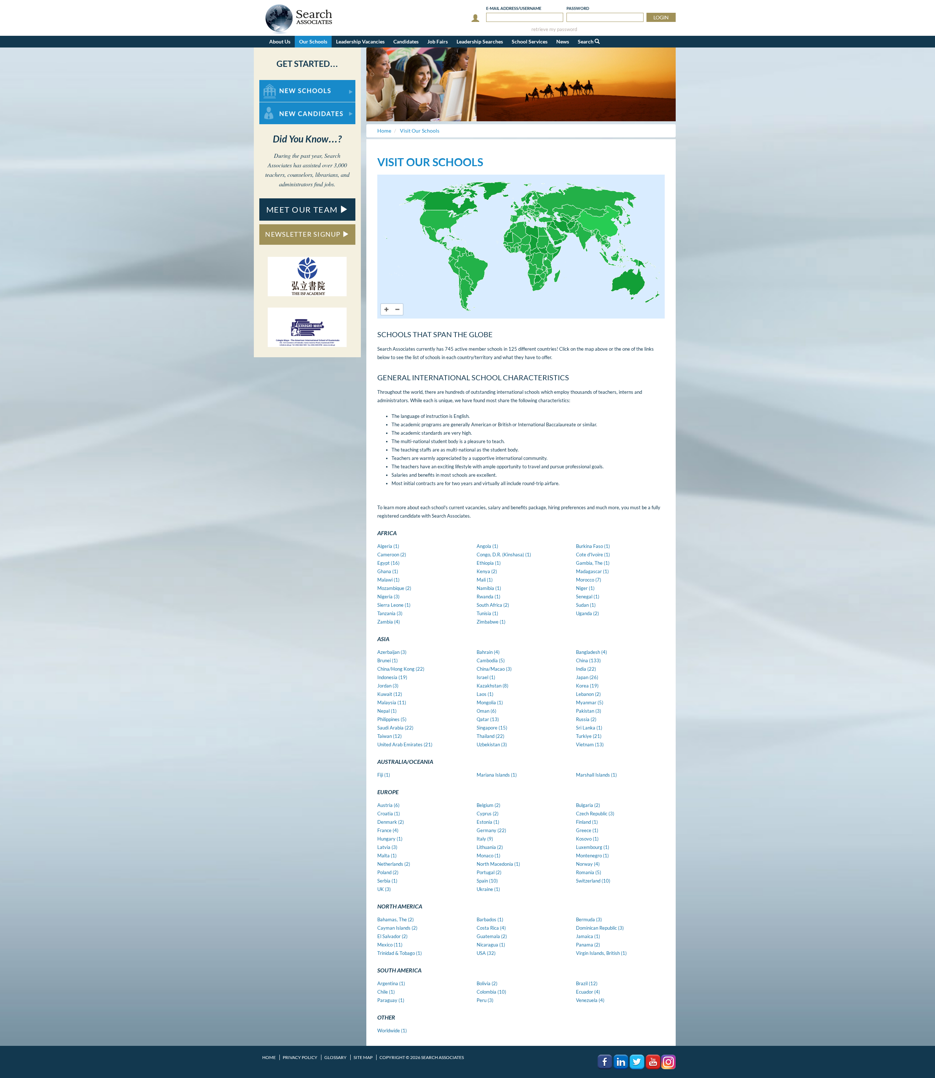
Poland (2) (387, 872)
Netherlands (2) (393, 864)
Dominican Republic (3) (600, 928)
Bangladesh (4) (591, 652)
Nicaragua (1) (491, 945)
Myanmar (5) (589, 702)
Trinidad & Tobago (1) (399, 953)
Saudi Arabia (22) (395, 728)
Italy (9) (485, 839)
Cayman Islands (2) (397, 928)
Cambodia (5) (491, 660)
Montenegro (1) (592, 855)
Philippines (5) (392, 719)
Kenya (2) (487, 571)
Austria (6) (388, 805)
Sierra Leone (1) (394, 605)
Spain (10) (487, 881)
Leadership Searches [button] (480, 41)
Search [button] (586, 41)
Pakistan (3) (588, 711)
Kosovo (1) (587, 839)
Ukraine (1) (488, 889)
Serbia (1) (387, 881)
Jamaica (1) (588, 936)
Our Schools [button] (313, 41)
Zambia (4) (388, 622)
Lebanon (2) (588, 694)
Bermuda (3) (589, 919)
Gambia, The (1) (593, 563)
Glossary (335, 1057)
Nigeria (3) (388, 596)
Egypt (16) (388, 563)
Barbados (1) (490, 919)
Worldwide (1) (392, 1030)
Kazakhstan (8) (492, 686)
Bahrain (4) (488, 652)
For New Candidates (282, 106)
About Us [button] (279, 41)
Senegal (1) (587, 596)
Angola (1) (487, 546)
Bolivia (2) (487, 983)
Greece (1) (587, 830)
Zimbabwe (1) (491, 622)
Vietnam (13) (590, 744)
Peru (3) (485, 1000)
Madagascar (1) (592, 571)
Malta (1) (387, 855)
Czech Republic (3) (595, 813)
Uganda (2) (587, 613)
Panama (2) (588, 945)
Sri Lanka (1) (589, 728)
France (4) (387, 830)
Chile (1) (386, 992)
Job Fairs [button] (437, 41)
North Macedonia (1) (498, 864)
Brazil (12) (587, 983)
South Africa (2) (493, 605)
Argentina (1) (391, 983)
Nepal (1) (387, 711)
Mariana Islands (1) (497, 775)
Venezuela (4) (590, 1000)
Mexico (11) (389, 945)
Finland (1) (587, 822)
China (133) (588, 660)
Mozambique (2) (394, 588)
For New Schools (278, 83)
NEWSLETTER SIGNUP (303, 234)
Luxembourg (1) (592, 847)
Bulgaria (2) (588, 805)
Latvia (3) (387, 847)
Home (269, 1057)
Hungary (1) (389, 839)
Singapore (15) (492, 728)
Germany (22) (491, 830)
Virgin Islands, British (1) (601, 953)
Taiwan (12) (389, 736)
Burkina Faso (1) (593, 546)
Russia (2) (586, 719)
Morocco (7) (588, 580)
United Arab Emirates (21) (404, 744)
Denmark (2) (390, 822)
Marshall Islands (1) (596, 775)
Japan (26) (587, 677)
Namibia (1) (489, 588)
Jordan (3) (387, 686)
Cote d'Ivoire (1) (593, 554)
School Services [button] (529, 41)
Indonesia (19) (392, 677)
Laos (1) (485, 694)
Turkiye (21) (589, 736)
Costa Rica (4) (491, 928)
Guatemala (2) (492, 936)
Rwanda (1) (488, 596)
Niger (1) (585, 588)
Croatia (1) (388, 813)
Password (577, 8)
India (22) (586, 669)
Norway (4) (588, 864)
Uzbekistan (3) (492, 744)
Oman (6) (486, 711)
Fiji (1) (383, 775)
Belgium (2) (488, 805)
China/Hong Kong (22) (400, 669)
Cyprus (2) (488, 813)
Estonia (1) (488, 822)
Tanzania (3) (389, 613)
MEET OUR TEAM (303, 209)
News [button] (562, 41)
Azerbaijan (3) (392, 652)
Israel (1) (486, 677)
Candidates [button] (406, 41)
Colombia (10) (491, 992)
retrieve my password (554, 29)
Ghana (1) (387, 571)
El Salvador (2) (392, 936)
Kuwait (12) (389, 694)
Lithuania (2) (490, 847)
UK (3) (384, 889)
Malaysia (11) (391, 702)
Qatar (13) (488, 719)
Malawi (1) (388, 580)
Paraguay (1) (390, 1000)
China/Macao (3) (494, 669)
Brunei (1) (387, 660)
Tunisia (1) (487, 613)
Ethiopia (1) (489, 563)
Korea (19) (587, 686)
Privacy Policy (300, 1057)
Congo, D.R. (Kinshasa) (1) (504, 554)
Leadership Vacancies (360, 41)
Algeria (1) (388, 546)
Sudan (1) (586, 605)
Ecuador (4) (588, 992)
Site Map (363, 1057)
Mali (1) (485, 580)
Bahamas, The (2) (395, 919)
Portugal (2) (489, 872)
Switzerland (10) (593, 881)
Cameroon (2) (391, 554)
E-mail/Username (513, 8)
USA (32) (486, 953)
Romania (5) (588, 872)
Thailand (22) (490, 736)
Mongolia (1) (490, 702)
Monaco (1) (488, 855)
